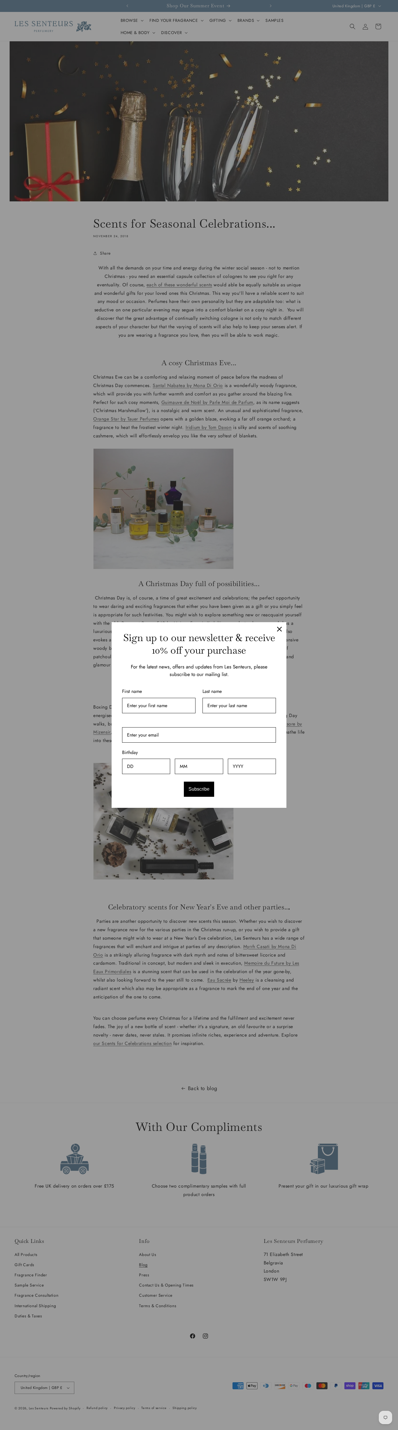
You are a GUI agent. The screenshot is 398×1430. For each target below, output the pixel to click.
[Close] (279, 629)
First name (132, 691)
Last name (212, 691)
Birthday (130, 752)
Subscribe (199, 789)
